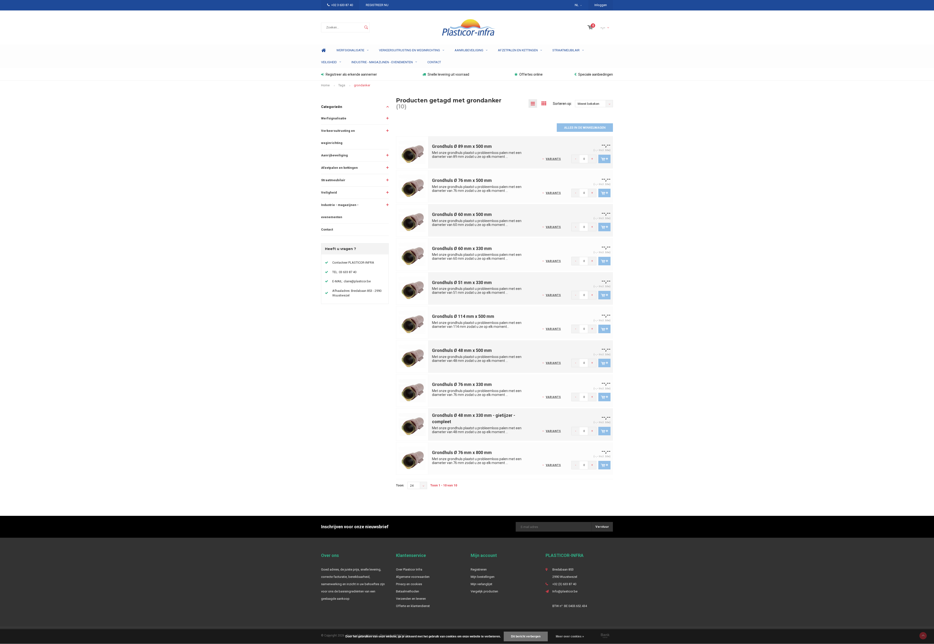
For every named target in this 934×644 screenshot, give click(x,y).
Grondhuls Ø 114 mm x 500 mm (463, 316)
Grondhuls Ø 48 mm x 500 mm (462, 350)
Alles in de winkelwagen (585, 127)
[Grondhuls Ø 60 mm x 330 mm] (412, 254)
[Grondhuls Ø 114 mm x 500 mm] (412, 322)
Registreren (479, 569)
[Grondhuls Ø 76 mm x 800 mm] (412, 458)
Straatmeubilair (566, 50)
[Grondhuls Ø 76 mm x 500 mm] (412, 186)
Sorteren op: (562, 104)
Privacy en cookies (409, 584)
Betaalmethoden (407, 591)
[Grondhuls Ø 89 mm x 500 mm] (412, 152)
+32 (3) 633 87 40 (564, 584)
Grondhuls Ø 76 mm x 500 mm (462, 180)
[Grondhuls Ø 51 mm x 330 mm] (412, 288)
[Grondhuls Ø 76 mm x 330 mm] (412, 390)
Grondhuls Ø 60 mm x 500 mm (462, 214)
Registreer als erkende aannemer (351, 74)
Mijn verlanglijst (481, 584)
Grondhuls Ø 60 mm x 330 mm (462, 248)
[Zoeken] (366, 27)
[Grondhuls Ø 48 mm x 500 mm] (412, 356)
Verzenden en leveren (411, 598)
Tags (341, 85)
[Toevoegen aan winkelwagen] (604, 159)
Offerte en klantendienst (413, 606)
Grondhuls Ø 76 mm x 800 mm (462, 452)
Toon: (400, 485)
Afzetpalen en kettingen (518, 50)
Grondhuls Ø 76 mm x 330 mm (462, 384)
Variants (553, 159)
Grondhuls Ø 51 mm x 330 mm (462, 282)
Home (323, 50)
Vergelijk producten (484, 591)
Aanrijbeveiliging (469, 50)
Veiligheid (329, 62)
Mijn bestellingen (482, 577)
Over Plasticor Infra (409, 569)
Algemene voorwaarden (413, 577)
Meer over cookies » (570, 636)
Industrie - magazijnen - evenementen (382, 62)
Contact (434, 62)
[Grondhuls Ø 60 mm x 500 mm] (412, 220)
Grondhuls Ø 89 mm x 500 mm (462, 146)
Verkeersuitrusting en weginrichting (409, 50)
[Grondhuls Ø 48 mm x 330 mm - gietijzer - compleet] (412, 424)
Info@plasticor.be (564, 591)
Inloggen (600, 5)
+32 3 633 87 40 (342, 5)
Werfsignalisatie (350, 50)
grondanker (362, 85)
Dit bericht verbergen (525, 636)
